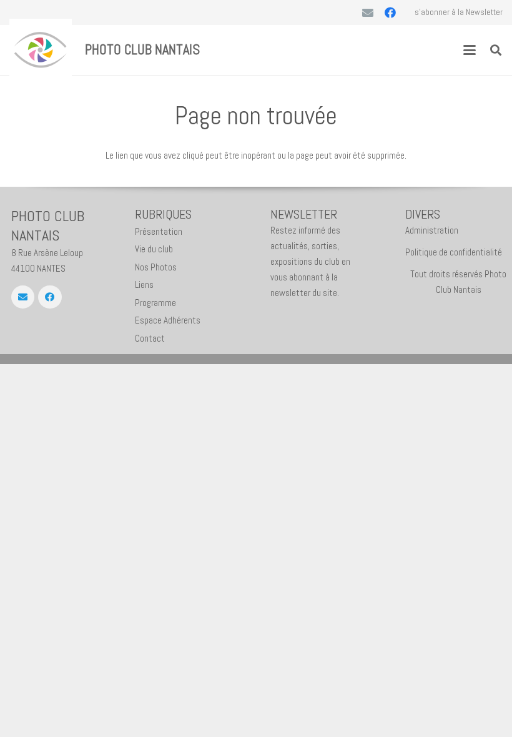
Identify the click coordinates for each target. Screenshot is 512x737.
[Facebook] (390, 12)
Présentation (158, 231)
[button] (469, 50)
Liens (144, 284)
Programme (155, 303)
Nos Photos (156, 267)
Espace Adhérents (167, 320)
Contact (150, 338)
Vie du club (154, 249)
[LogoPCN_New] (40, 50)
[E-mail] (368, 12)
